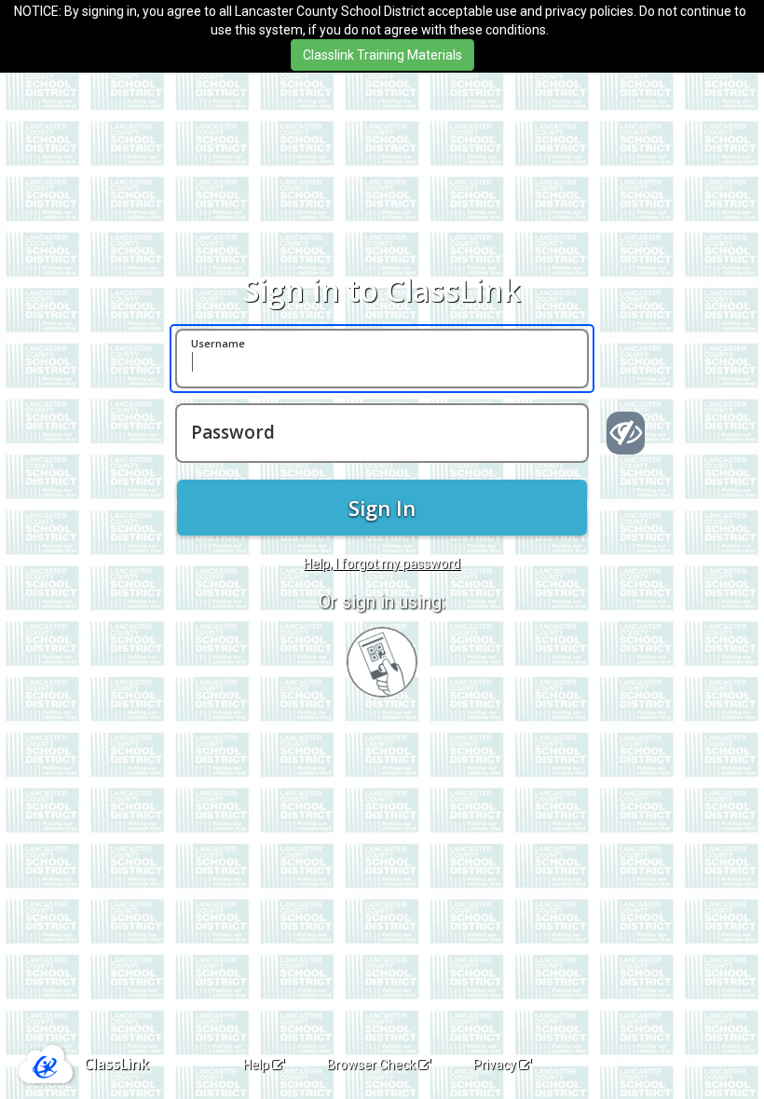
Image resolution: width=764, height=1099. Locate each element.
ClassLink (116, 1063)
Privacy (494, 1064)
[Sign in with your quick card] (382, 662)
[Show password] (626, 433)
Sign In (382, 508)
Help (256, 1064)
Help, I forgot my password (382, 563)
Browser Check (371, 1064)
